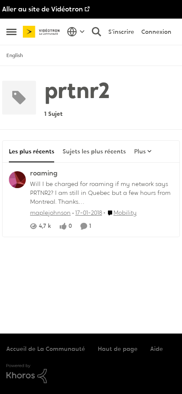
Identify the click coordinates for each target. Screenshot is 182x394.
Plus (140, 151)
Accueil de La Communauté (45, 349)
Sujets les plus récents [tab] (94, 151)
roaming (44, 173)
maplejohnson (50, 212)
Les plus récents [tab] (31, 151)
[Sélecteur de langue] (75, 31)
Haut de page (118, 349)
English (14, 55)
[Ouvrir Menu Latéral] (11, 31)
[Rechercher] (96, 32)
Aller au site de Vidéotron (42, 9)
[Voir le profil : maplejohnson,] (17, 179)
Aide (156, 349)
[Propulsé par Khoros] (91, 373)
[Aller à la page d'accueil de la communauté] (43, 32)
